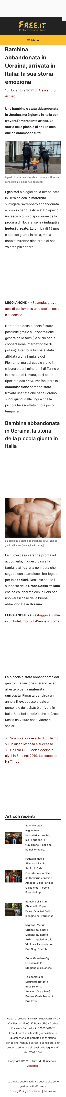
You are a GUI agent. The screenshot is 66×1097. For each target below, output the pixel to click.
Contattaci (33, 1065)
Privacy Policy (18, 1091)
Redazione (50, 1091)
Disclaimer (35, 1091)
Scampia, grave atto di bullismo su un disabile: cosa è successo (32, 309)
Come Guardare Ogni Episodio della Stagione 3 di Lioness (38, 963)
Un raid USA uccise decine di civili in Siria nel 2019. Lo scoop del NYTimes (31, 755)
